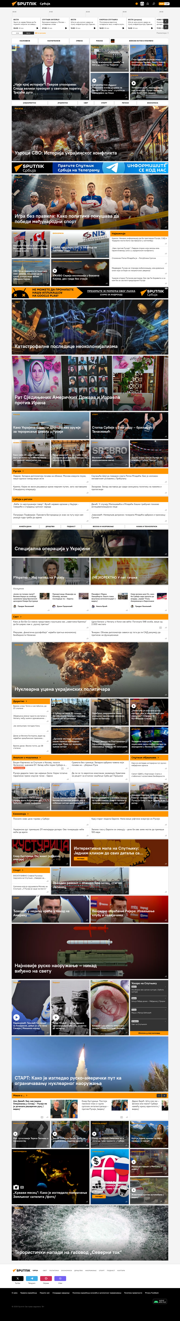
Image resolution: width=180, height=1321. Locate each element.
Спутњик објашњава (144, 757)
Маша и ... (19, 1095)
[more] (87, 97)
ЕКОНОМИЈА (58, 233)
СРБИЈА (16, 786)
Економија (19, 814)
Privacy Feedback (152, 1293)
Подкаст (16, 983)
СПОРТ (18, 177)
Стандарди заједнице (61, 1293)
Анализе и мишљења (25, 757)
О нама (14, 1293)
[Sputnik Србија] (25, 7)
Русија (17, 471)
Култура (121, 1270)
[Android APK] (160, 1301)
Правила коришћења (28, 1293)
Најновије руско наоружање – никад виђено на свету (90, 951)
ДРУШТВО (57, 701)
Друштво (18, 701)
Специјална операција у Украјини (27, 262)
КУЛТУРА (56, 443)
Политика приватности (133, 1293)
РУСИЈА (16, 47)
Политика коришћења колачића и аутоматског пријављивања (96, 1293)
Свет (16, 617)
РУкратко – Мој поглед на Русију (50, 571)
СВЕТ (134, 47)
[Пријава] (147, 3)
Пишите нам (45, 1293)
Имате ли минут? (20, 1123)
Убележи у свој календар (149, 1033)
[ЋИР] (161, 3)
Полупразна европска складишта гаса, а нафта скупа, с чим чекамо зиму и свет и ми (111, 24)
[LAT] (167, 3)
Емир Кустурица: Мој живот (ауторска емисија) (41, 852)
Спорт (17, 870)
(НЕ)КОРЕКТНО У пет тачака (129, 571)
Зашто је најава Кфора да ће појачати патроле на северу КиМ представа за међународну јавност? (26, 25)
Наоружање (90, 1270)
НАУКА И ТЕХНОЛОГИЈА (23, 443)
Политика (54, 1270)
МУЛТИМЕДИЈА (23, 358)
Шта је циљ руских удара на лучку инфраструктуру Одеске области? (83, 24)
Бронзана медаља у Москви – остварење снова (54, 23)
